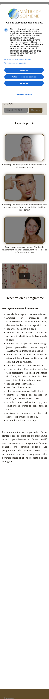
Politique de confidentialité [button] (16, 63)
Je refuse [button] (24, 83)
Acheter (37, 110)
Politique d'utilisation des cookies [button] (19, 60)
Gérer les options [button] (24, 94)
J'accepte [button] (24, 70)
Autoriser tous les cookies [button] (24, 77)
